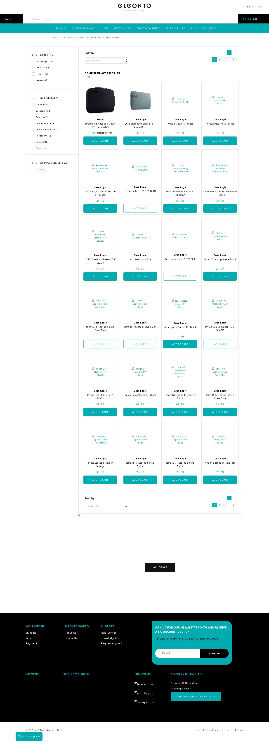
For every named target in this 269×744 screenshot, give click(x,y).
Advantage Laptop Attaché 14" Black (100, 193)
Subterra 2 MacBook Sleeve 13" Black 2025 (100, 125)
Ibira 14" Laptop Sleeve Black (220, 259)
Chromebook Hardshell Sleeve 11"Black (219, 193)
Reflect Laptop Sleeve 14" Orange (100, 464)
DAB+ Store (209, 28)
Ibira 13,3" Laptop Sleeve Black (180, 464)
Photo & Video (122, 28)
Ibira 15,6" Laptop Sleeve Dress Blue (220, 396)
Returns (30, 638)
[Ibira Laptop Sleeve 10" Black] (180, 304)
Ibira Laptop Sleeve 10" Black (180, 327)
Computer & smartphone (72, 37)
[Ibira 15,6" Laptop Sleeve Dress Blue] (220, 372)
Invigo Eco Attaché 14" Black (140, 394)
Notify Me (140, 208)
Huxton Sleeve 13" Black (180, 123)
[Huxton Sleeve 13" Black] (180, 100)
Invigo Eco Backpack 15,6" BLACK (220, 328)
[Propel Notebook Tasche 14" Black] (180, 372)
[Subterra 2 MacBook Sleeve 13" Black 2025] (100, 100)
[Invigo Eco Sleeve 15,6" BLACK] (100, 372)
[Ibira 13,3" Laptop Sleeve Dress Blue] (100, 304)
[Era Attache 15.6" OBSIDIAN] (140, 168)
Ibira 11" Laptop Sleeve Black (140, 326)
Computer (91, 37)
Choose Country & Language (196, 696)
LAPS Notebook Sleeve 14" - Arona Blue (140, 125)
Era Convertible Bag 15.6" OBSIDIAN (180, 193)
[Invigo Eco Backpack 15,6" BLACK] (220, 304)
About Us (70, 632)
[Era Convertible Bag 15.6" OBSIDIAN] (180, 168)
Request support (111, 643)
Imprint (239, 729)
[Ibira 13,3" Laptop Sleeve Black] (180, 440)
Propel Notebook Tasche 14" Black (180, 396)
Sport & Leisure (175, 28)
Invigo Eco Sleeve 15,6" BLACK (100, 396)
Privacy (226, 729)
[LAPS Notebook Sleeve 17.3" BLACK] (100, 236)
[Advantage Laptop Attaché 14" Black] (100, 168)
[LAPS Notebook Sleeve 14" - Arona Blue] (140, 100)
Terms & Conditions (207, 729)
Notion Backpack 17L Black (220, 462)
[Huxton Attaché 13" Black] (220, 100)
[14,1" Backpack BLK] (140, 236)
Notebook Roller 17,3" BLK (180, 259)
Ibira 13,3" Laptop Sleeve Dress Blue (100, 328)
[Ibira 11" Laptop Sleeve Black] (140, 304)
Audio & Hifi (60, 28)
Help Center (108, 632)
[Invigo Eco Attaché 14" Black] (140, 372)
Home (105, 28)
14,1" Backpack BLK (140, 259)
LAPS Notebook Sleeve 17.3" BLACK (100, 261)
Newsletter (72, 638)
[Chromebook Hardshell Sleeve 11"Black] (220, 168)
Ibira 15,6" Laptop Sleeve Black (140, 464)
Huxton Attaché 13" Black (220, 123)
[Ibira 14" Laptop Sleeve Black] (220, 236)
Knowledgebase (111, 638)
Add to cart (100, 140)
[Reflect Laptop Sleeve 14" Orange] (100, 440)
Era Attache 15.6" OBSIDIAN (140, 191)
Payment (31, 643)
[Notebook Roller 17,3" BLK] (180, 236)
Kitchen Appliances (84, 28)
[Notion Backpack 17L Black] (220, 440)
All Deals (160, 567)
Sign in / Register (254, 7)
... (228, 60)
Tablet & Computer (148, 28)
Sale (193, 28)
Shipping (31, 632)
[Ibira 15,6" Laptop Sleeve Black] (140, 440)
